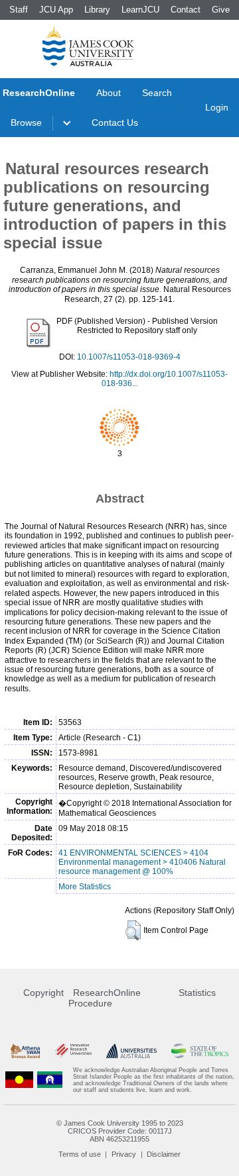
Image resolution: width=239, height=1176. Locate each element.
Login (216, 107)
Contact (185, 10)
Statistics (197, 992)
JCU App (56, 10)
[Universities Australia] (131, 1051)
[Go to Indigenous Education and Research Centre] (19, 1080)
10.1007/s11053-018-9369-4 (129, 357)
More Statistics (84, 886)
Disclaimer (164, 1154)
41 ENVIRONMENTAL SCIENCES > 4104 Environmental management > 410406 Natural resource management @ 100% (142, 862)
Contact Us (115, 122)
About (108, 92)
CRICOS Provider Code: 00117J (120, 1131)
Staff (18, 10)
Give (221, 10)
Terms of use (79, 1154)
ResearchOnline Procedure (104, 997)
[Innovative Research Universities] (73, 1051)
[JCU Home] (88, 45)
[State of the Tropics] (199, 1051)
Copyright (43, 992)
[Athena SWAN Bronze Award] (25, 1051)
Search (157, 92)
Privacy (124, 1154)
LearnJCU (140, 10)
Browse (26, 122)
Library (97, 10)
